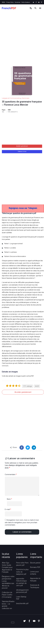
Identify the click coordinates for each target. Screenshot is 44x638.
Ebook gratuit (35, 563)
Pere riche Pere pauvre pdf (22, 564)
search (35, 8)
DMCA (3, 2)
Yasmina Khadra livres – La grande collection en (8, 605)
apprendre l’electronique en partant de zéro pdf (21, 582)
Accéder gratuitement (22, 146)
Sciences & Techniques (34, 586)
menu (40, 8)
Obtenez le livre (22, 152)
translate (30, 8)
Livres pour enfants (34, 573)
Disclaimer (17, 2)
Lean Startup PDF (21, 598)
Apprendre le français (35, 579)
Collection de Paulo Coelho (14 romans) (7, 594)
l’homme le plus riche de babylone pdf (22, 572)
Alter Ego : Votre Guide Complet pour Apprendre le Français (7, 567)
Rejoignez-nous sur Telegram (23, 208)
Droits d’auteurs (25, 2)
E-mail (8, 509)
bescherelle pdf (22, 604)
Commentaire (11, 475)
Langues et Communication (11, 98)
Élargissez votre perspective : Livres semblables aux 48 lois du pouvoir (8, 582)
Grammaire (25, 98)
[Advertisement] (22, 41)
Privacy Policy (10, 2)
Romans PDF (35, 567)
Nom (9, 499)
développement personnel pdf (22, 591)
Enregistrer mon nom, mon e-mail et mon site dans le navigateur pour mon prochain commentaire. (22, 523)
